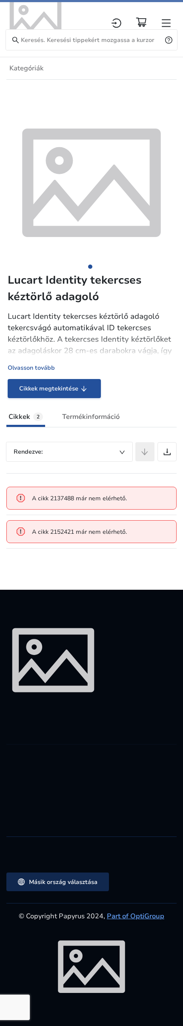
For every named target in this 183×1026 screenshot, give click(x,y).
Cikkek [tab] (24, 416)
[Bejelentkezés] (116, 23)
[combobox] (69, 451)
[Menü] (166, 23)
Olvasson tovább (31, 368)
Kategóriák (26, 68)
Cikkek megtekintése (48, 389)
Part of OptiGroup (135, 916)
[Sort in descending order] (144, 451)
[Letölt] (167, 451)
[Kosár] (141, 22)
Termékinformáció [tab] (91, 416)
